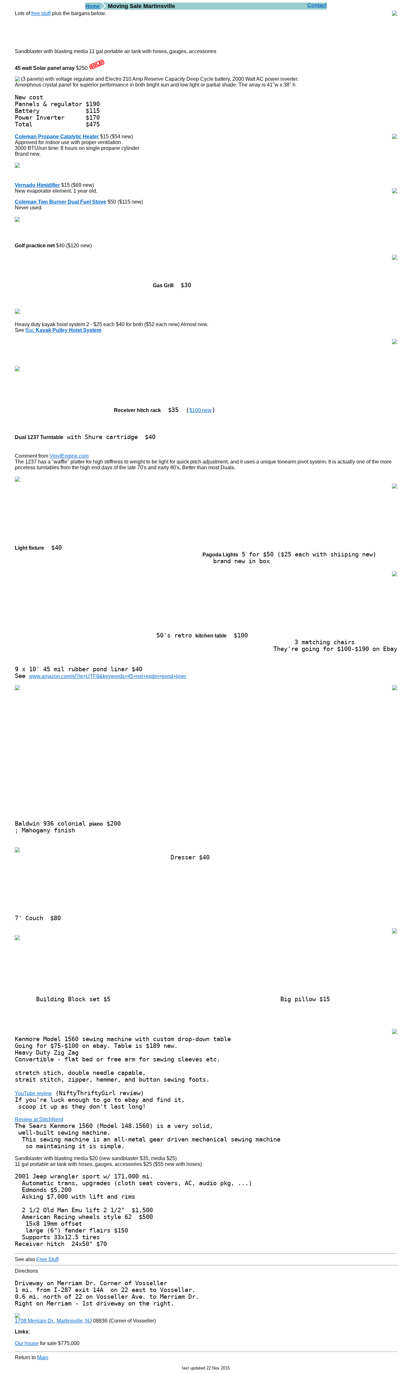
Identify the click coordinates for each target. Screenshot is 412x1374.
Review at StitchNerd (39, 1119)
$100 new (200, 410)
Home (92, 6)
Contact (317, 5)
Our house (27, 1343)
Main (42, 1357)
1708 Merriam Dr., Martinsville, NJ (53, 1321)
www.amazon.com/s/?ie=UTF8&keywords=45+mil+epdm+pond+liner (107, 676)
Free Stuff (47, 1259)
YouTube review (33, 1093)
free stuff (41, 13)
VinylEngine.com (69, 456)
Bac (63, 330)
